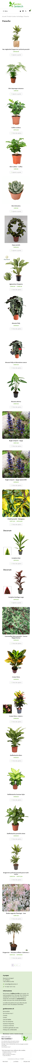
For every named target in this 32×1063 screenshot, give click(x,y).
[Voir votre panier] (20, 11)
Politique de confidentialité (10, 1029)
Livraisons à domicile (8, 1025)
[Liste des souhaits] (30, 11)
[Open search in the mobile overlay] (26, 11)
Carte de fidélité (7, 1019)
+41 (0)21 (7, 986)
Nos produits (6, 1011)
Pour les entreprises (8, 1021)
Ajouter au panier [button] (16, 55)
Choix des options (16, 133)
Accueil (4, 16)
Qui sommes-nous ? (8, 1013)
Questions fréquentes (8, 1023)
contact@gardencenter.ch (11, 984)
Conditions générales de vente (10, 1027)
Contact (5, 1017)
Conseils (5, 1015)
